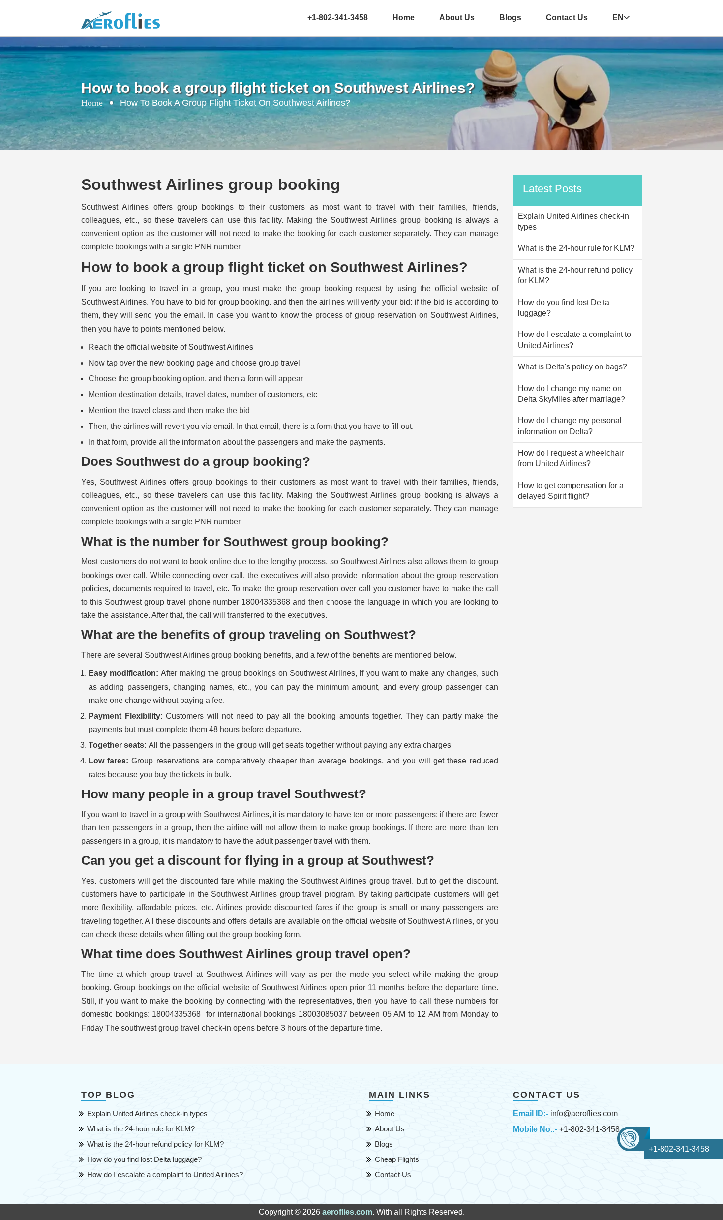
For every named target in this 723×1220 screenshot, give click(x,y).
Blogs (510, 17)
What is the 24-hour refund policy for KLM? (155, 1144)
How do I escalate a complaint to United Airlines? (165, 1174)
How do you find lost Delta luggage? (144, 1159)
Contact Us (567, 17)
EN (618, 17)
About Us (457, 17)
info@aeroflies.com (584, 1113)
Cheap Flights (397, 1159)
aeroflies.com (347, 1212)
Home (403, 17)
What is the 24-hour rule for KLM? (141, 1129)
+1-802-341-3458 (589, 1129)
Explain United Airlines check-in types (147, 1113)
